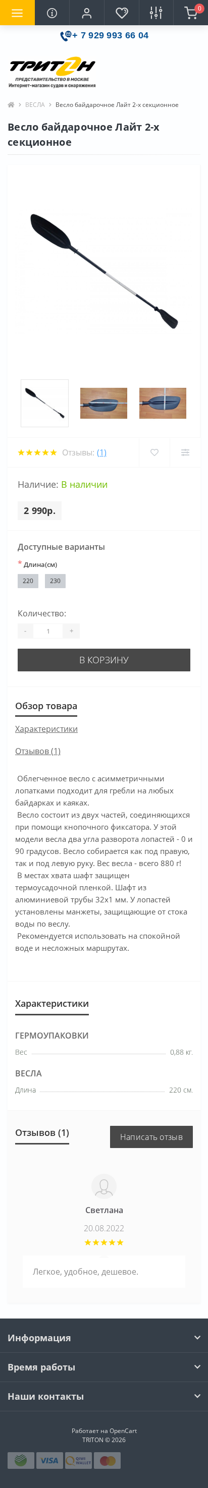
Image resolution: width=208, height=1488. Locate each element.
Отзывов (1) (38, 751)
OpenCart (123, 1430)
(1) (102, 452)
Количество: (42, 613)
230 (55, 581)
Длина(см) (37, 563)
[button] (86, 12)
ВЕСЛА (35, 104)
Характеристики (46, 728)
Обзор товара (46, 706)
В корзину (104, 660)
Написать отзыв (151, 1136)
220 (28, 581)
